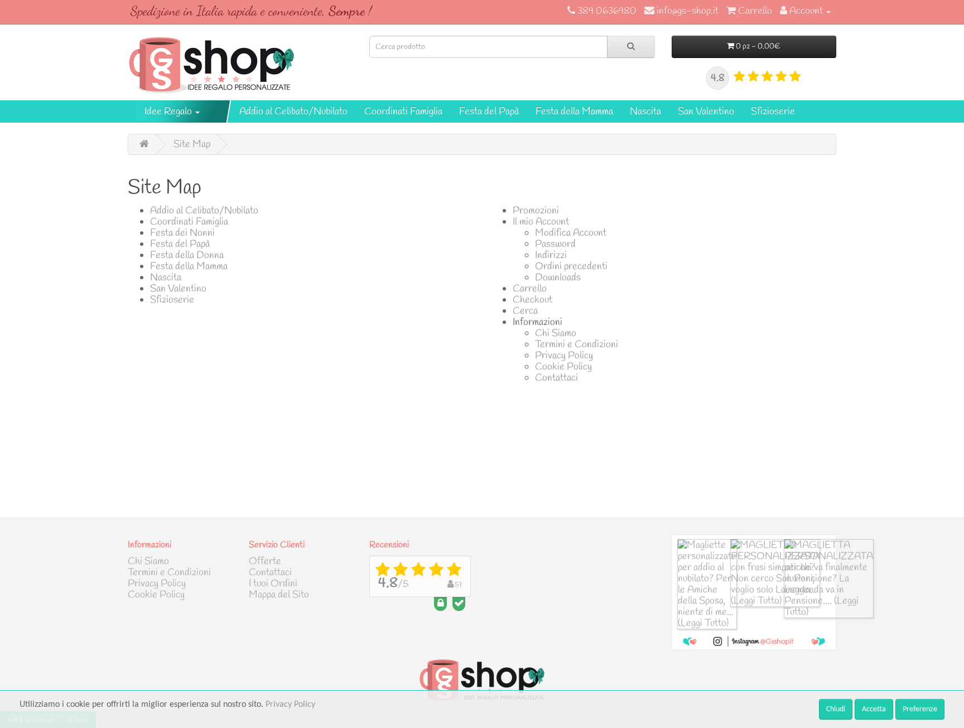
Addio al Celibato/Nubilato (293, 111)
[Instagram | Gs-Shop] (754, 640)
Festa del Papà (489, 111)
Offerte (265, 561)
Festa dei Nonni (182, 233)
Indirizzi (551, 255)
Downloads (558, 277)
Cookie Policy (563, 366)
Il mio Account (541, 222)
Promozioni (536, 210)
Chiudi (835, 709)
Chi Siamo (555, 333)
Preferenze (920, 709)
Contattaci (556, 378)
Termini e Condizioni (576, 344)
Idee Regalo (169, 111)
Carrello (530, 288)
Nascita (645, 111)
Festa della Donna (187, 255)
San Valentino (706, 111)
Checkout (532, 300)
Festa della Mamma (574, 111)
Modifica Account (570, 233)
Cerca (525, 311)
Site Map (191, 144)
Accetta (874, 709)
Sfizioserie (773, 111)
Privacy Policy (564, 355)
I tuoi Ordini (273, 583)
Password (555, 244)
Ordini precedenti (571, 266)
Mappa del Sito (279, 594)
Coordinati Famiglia (403, 111)
